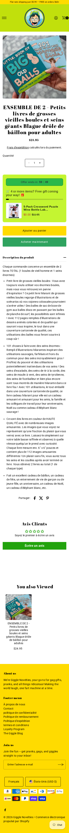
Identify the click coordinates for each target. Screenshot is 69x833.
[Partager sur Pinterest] (47, 498)
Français (13, 781)
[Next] (60, 67)
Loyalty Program (13, 729)
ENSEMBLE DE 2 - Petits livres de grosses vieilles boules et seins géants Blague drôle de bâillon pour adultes (18, 633)
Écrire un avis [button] (34, 546)
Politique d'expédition (16, 721)
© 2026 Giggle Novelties (18, 817)
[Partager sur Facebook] (35, 498)
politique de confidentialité (19, 712)
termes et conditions (16, 725)
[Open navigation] (4, 18)
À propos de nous (14, 704)
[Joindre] (61, 764)
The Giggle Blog (13, 733)
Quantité (8, 155)
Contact (8, 708)
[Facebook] (5, 810)
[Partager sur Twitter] (41, 498)
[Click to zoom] (60, 41)
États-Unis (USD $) (45, 781)
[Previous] (9, 67)
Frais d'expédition (18, 147)
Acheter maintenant (34, 242)
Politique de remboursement (21, 716)
